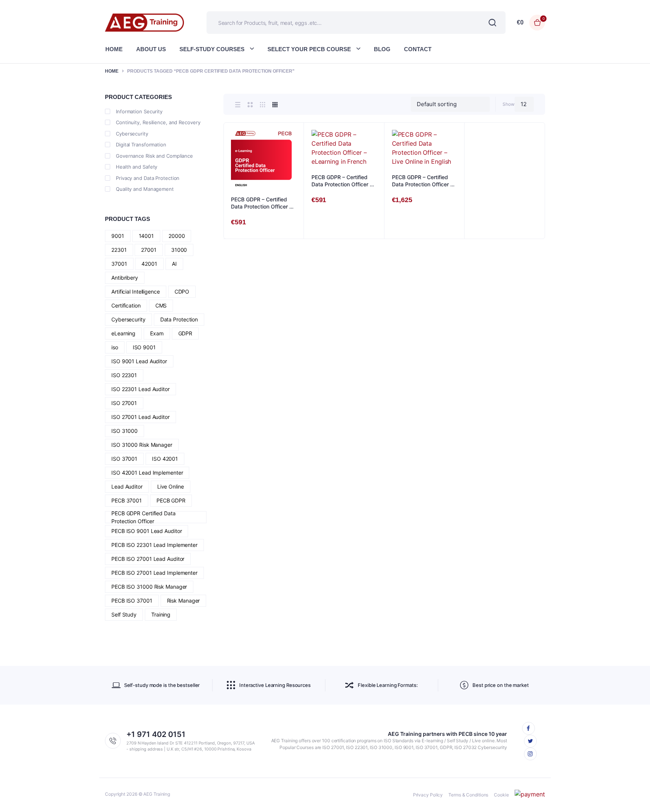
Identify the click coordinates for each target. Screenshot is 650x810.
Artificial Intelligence (135, 291)
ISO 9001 (144, 347)
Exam (157, 333)
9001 (117, 236)
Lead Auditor (127, 486)
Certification (126, 305)
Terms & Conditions (468, 795)
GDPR (185, 333)
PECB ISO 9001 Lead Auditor (146, 531)
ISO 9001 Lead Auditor (139, 361)
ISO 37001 (124, 458)
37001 (119, 263)
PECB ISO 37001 (131, 600)
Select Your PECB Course (309, 49)
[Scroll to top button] (633, 793)
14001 (146, 236)
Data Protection (179, 319)
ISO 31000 (124, 431)
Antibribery (124, 277)
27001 (148, 250)
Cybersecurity (132, 134)
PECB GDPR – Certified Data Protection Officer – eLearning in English (261, 203)
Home (114, 49)
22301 (119, 250)
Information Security (139, 111)
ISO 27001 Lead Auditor (140, 417)
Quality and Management (145, 189)
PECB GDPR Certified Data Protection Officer (143, 517)
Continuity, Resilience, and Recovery (158, 122)
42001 (149, 263)
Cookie (501, 795)
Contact (417, 49)
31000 (179, 250)
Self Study (124, 614)
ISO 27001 (124, 403)
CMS (161, 305)
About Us (151, 49)
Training (160, 614)
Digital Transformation (141, 145)
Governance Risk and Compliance (154, 156)
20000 (177, 236)
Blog (382, 49)
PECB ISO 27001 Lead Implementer (154, 572)
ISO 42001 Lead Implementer (147, 472)
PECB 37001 (126, 500)
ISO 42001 (165, 458)
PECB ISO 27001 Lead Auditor (147, 559)
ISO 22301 (124, 375)
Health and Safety (136, 167)
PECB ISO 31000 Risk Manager (149, 586)
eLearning (123, 333)
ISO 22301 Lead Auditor (140, 389)
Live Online (170, 486)
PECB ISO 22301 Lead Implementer (154, 545)
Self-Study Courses (212, 49)
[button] (294, 152)
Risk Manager (183, 600)
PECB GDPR (170, 500)
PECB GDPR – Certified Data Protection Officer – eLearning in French (341, 181)
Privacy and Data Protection (147, 178)
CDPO (182, 291)
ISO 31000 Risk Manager (141, 445)
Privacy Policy (428, 795)
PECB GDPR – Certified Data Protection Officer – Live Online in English (422, 181)
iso (114, 347)
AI (174, 263)
